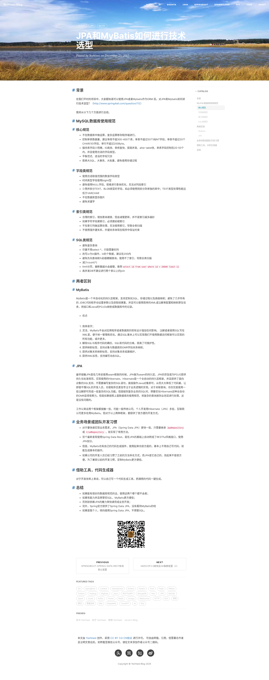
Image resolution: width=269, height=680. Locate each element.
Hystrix (142, 588)
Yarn (153, 593)
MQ (100, 603)
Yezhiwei (91, 638)
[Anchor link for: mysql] (73, 121)
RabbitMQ (111, 603)
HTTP (157, 598)
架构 (175, 598)
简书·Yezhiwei (83, 620)
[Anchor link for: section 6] (73, 470)
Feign (161, 588)
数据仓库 (90, 603)
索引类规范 (203, 117)
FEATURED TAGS (85, 581)
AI (160, 4)
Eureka (131, 588)
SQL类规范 (203, 122)
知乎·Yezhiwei (99, 620)
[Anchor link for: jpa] (73, 366)
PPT (238, 4)
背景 (199, 98)
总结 (199, 150)
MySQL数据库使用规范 (207, 103)
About (262, 4)
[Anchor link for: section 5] (73, 421)
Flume (110, 598)
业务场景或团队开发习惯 (208, 140)
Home (149, 4)
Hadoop (93, 593)
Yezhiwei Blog (12, 4)
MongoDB (142, 593)
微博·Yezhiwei (115, 620)
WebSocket (144, 598)
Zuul (152, 588)
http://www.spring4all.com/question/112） (118, 103)
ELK (166, 598)
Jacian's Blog (131, 620)
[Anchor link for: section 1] (73, 129)
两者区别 (201, 126)
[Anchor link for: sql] (73, 240)
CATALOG (203, 91)
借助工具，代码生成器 (207, 145)
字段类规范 (203, 112)
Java (185, 4)
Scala (90, 598)
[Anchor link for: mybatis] (73, 290)
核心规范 (202, 108)
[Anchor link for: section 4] (73, 281)
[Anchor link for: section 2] (73, 170)
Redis (120, 598)
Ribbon (172, 588)
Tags (249, 4)
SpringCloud (222, 4)
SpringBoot (201, 4)
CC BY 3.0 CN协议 (121, 638)
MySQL (102, 25)
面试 (80, 603)
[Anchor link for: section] (73, 90)
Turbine (81, 593)
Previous (102, 566)
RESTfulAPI (128, 593)
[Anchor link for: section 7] (73, 487)
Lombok (103, 588)
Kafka (100, 598)
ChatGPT (125, 603)
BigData (171, 4)
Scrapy (131, 598)
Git (79, 588)
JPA (92, 25)
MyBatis (81, 25)
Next (160, 564)
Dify (142, 603)
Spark (80, 598)
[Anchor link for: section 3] (73, 211)
